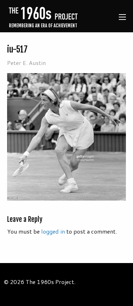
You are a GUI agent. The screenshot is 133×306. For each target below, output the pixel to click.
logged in (53, 231)
